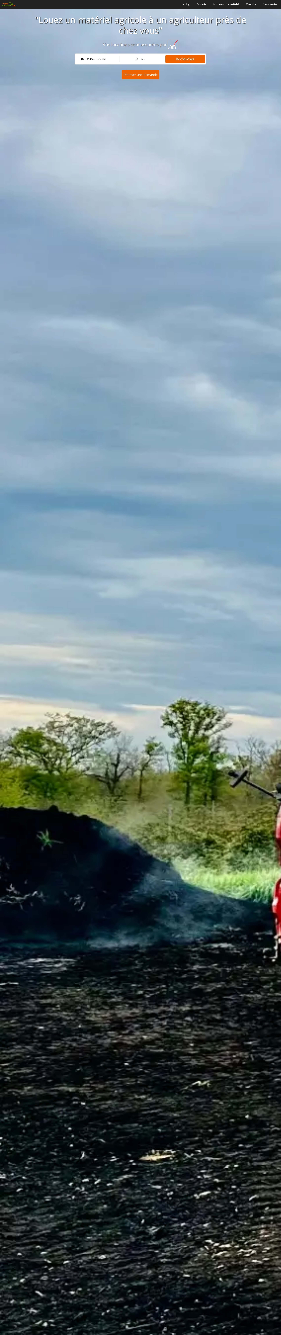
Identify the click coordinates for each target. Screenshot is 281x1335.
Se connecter (270, 4)
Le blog (185, 4)
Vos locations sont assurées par (135, 44)
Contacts (201, 4)
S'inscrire (251, 4)
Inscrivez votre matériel (226, 4)
